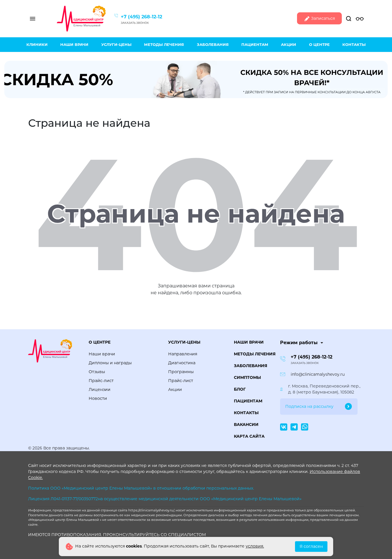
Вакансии (246, 424)
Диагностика (181, 362)
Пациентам (254, 44)
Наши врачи (74, 44)
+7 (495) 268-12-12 (141, 17)
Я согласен (311, 546)
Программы (181, 371)
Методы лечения (164, 44)
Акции (288, 44)
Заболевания (213, 44)
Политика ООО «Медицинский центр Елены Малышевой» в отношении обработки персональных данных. (141, 488)
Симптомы (247, 377)
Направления (182, 354)
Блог (240, 389)
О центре (319, 44)
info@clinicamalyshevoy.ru (318, 374)
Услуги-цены (116, 44)
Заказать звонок (135, 22)
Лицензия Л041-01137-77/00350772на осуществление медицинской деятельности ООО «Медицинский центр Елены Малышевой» (165, 498)
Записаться (322, 18)
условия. (255, 546)
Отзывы (97, 371)
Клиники (37, 44)
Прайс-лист (101, 380)
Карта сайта (249, 436)
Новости (98, 398)
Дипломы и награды (110, 362)
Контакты (354, 44)
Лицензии (99, 389)
